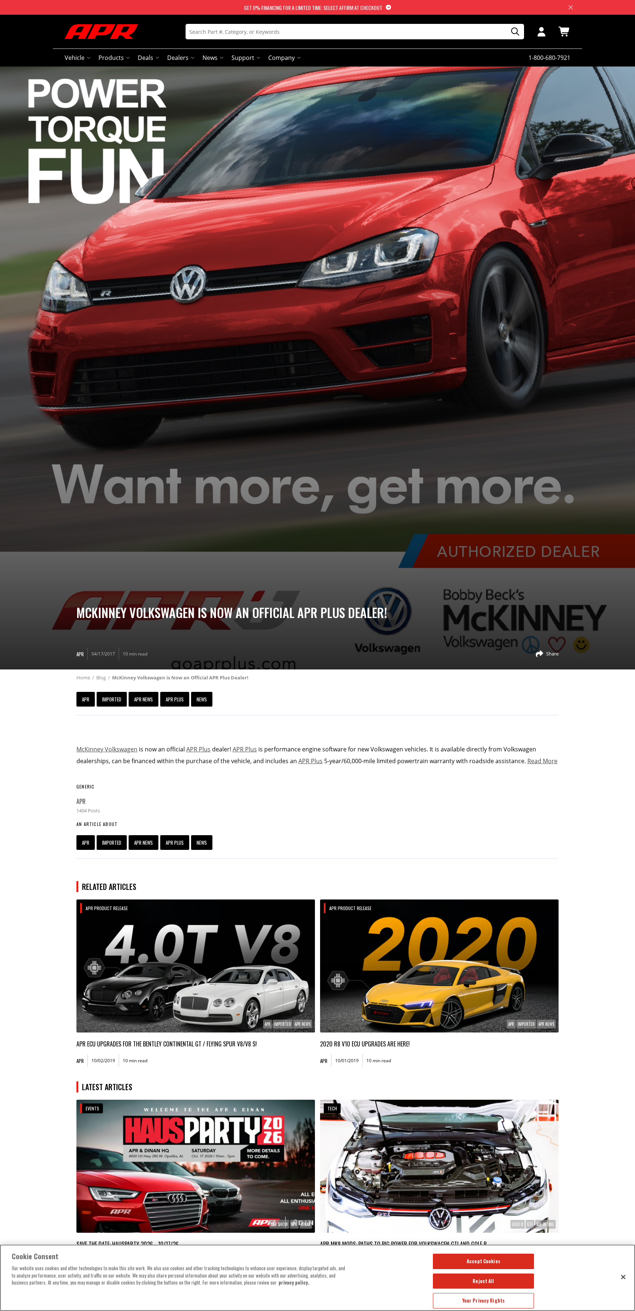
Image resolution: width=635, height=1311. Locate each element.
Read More (542, 761)
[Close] (623, 1277)
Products (111, 58)
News (210, 58)
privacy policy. (294, 1282)
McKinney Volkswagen (106, 749)
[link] (195, 965)
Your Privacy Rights (483, 1300)
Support (243, 58)
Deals (145, 58)
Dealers (178, 58)
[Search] (512, 32)
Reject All (483, 1281)
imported (111, 699)
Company (281, 58)
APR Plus (175, 699)
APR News (143, 699)
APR (85, 699)
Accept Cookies (483, 1261)
